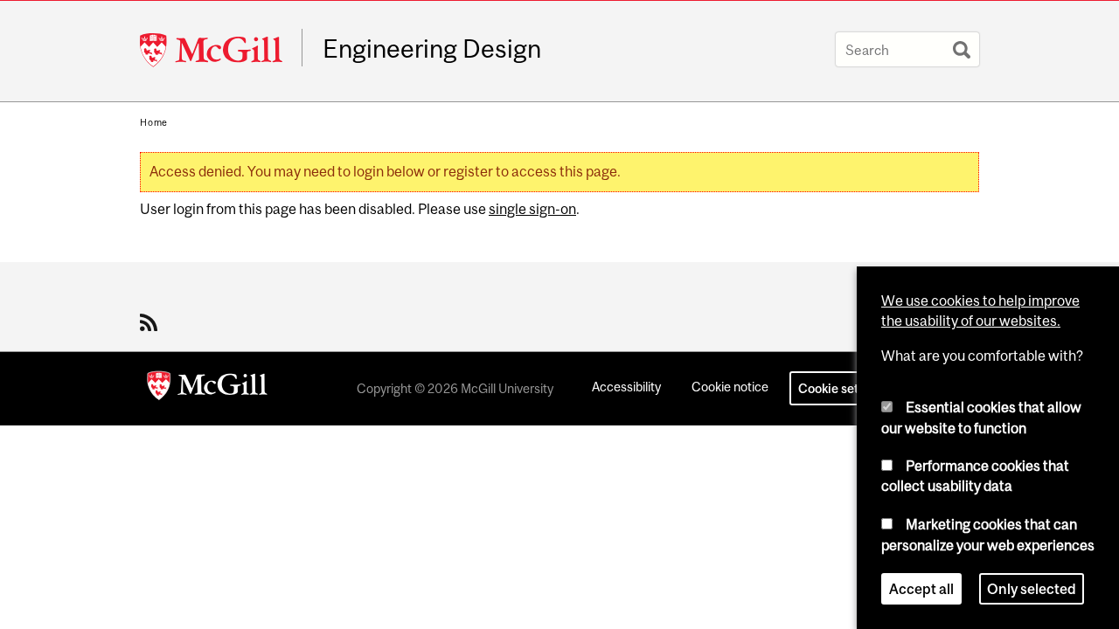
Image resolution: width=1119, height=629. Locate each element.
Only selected (1031, 589)
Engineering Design (432, 49)
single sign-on (532, 209)
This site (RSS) (151, 322)
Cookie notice (730, 386)
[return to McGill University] (207, 389)
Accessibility (626, 386)
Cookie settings (842, 388)
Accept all (921, 589)
